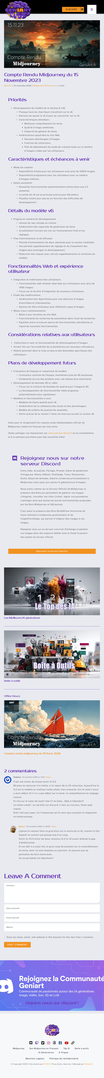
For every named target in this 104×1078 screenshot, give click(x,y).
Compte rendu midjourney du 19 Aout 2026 (52, 721)
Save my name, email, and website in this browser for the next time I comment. (50, 937)
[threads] (54, 1042)
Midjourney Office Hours (45, 86)
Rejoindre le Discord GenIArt (52, 551)
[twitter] (42, 1043)
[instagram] (48, 1043)
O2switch (88, 1064)
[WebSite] (73, 1043)
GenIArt (8, 86)
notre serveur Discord (60, 433)
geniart (22, 826)
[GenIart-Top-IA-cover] (52, 568)
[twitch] (37, 1043)
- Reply (48, 777)
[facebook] (60, 1043)
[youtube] (67, 1043)
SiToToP (47, 1064)
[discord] (30, 1043)
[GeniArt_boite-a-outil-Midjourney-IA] (52, 631)
